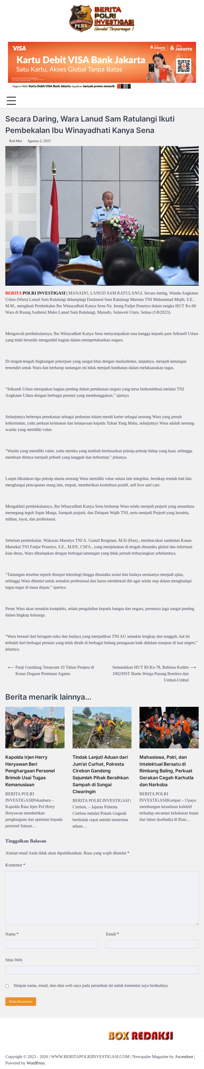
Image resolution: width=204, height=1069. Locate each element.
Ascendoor (184, 1056)
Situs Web (13, 960)
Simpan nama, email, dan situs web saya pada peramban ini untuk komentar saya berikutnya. (91, 985)
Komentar (15, 865)
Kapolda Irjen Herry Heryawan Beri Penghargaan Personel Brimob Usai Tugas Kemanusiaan (30, 770)
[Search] (193, 101)
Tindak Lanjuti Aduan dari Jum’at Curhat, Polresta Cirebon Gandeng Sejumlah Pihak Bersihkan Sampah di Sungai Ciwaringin (101, 774)
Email (112, 934)
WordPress (36, 1063)
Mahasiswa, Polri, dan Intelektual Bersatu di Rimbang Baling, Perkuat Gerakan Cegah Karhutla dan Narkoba (166, 770)
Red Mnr (15, 141)
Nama (12, 934)
